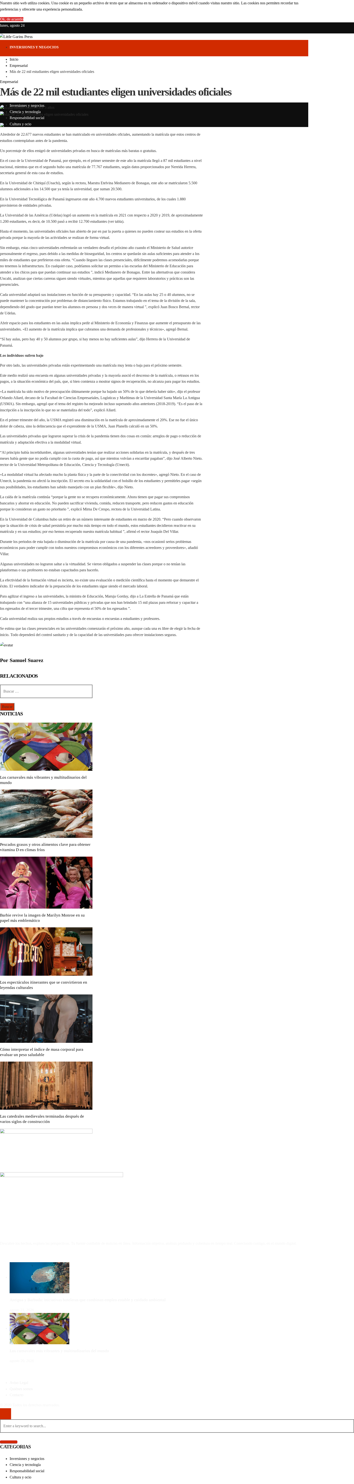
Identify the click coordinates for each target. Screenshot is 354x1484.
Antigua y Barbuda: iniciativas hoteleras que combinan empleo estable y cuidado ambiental (88, 1300)
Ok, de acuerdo (11, 19)
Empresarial (9, 82)
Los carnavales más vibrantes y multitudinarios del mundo (59, 1351)
